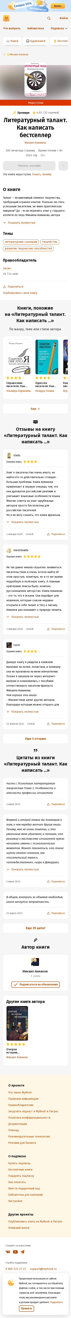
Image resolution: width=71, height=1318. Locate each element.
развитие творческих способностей (28, 248)
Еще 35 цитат (35, 928)
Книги (14, 41)
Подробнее (56, 1302)
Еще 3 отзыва (35, 739)
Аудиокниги (37, 41)
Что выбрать (12, 28)
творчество (49, 241)
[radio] (7, 378)
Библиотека (35, 28)
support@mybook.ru (43, 1269)
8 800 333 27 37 (16, 1269)
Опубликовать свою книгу (20, 293)
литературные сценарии (21, 241)
